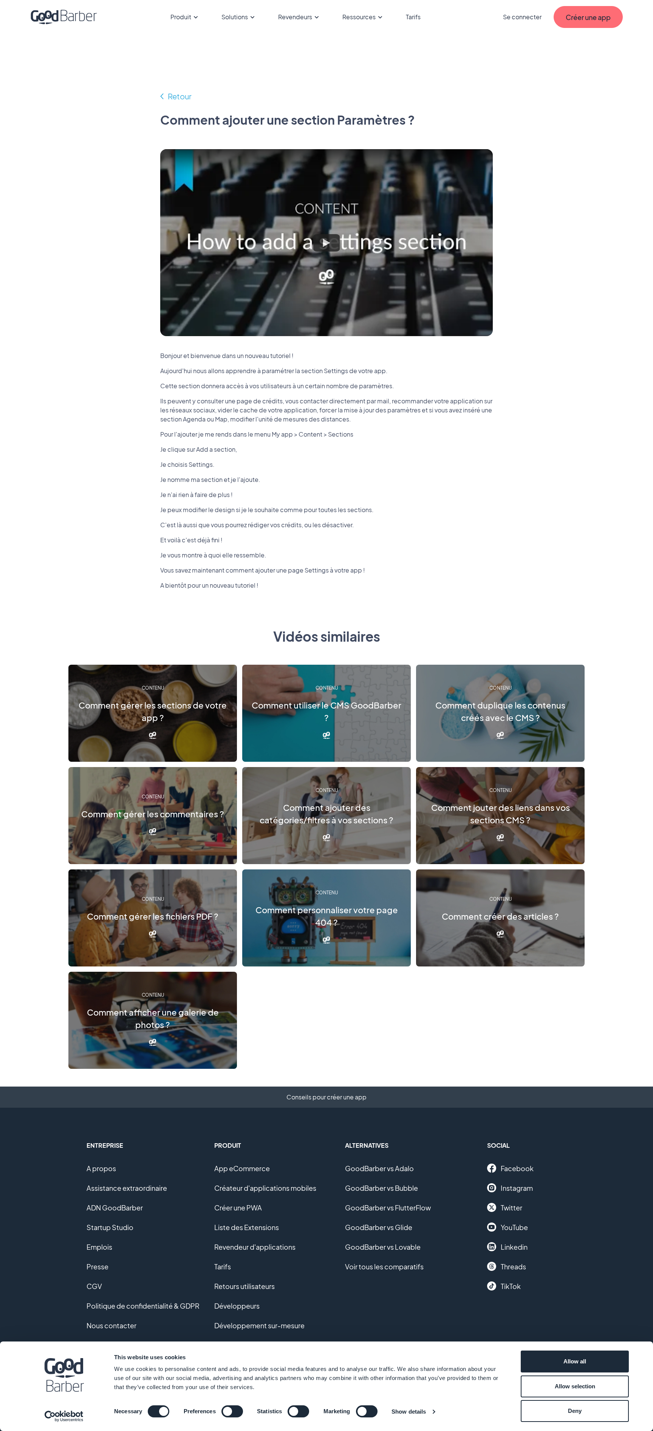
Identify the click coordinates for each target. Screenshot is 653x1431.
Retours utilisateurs (244, 1286)
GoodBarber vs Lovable (383, 1247)
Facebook (517, 1168)
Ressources (359, 17)
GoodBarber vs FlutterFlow (388, 1207)
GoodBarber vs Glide (378, 1227)
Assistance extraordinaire (127, 1188)
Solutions (234, 17)
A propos (101, 1168)
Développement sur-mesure (259, 1325)
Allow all (574, 1361)
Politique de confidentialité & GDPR (143, 1305)
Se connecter (522, 17)
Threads (513, 1266)
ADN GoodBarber (115, 1207)
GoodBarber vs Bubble (381, 1188)
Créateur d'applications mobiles (265, 1188)
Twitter (511, 1207)
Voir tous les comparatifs (384, 1266)
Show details (408, 1411)
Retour (180, 96)
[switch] (232, 1411)
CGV (94, 1286)
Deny (575, 1411)
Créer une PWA (238, 1207)
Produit (180, 17)
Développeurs (237, 1305)
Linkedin (514, 1247)
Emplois (99, 1247)
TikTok (511, 1286)
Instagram (517, 1188)
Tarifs (413, 17)
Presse (97, 1266)
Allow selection (575, 1386)
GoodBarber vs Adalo (379, 1168)
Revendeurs (295, 17)
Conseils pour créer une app (326, 1097)
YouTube (514, 1227)
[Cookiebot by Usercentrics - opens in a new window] (64, 1416)
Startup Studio (110, 1227)
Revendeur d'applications (255, 1247)
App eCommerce (242, 1168)
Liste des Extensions (246, 1227)
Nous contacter (111, 1325)
